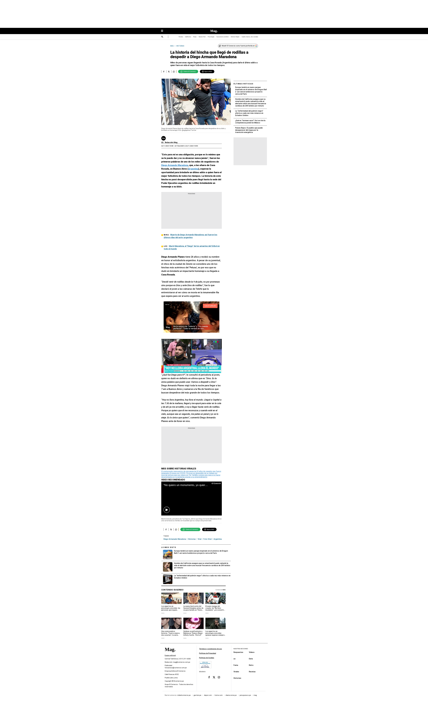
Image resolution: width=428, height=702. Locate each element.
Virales (236, 672)
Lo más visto (168, 547)
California (188, 36)
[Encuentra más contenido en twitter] (168, 71)
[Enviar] (162, 37)
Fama (236, 665)
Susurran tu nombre (222, 36)
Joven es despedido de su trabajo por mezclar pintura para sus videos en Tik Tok (189, 474)
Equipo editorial (170, 655)
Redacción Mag (171, 142)
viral (199, 539)
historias (192, 539)
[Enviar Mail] (162, 142)
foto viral (207, 539)
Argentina (218, 539)
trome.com (218, 695)
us (235, 659)
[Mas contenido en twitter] (214, 677)
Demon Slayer (235, 36)
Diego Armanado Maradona (175, 539)
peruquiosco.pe (245, 695)
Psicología (211, 36)
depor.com (208, 695)
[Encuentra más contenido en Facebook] (163, 71)
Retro (251, 665)
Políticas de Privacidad (207, 653)
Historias (237, 678)
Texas (195, 36)
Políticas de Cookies (206, 658)
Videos (251, 652)
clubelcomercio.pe (184, 695)
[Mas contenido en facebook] (209, 677)
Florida (181, 36)
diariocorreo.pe (231, 695)
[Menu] (163, 31)
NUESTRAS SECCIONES (241, 649)
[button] (167, 510)
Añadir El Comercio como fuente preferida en (238, 46)
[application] (191, 498)
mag (255, 695)
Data (251, 659)
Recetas (252, 672)
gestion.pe (197, 695)
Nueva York (202, 36)
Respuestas (238, 652)
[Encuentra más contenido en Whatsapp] (173, 71)
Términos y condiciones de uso (210, 649)
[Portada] (170, 653)
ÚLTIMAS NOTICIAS (243, 84)
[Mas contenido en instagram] (218, 677)
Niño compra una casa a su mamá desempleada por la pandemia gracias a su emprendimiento (190, 476)
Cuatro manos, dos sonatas (250, 36)
